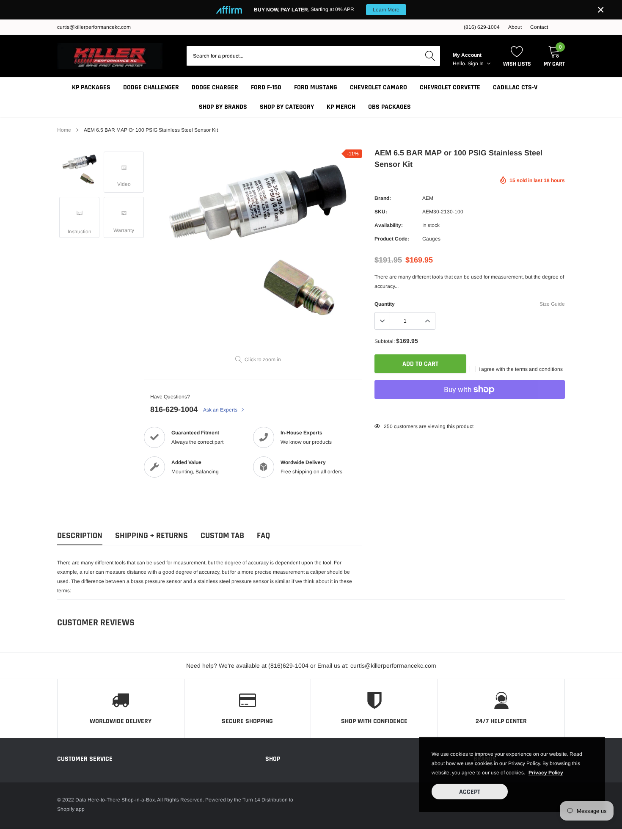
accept (469, 792)
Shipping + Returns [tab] (151, 536)
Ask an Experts (221, 410)
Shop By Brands (223, 106)
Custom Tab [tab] (222, 536)
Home (64, 130)
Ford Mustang (315, 87)
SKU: (380, 212)
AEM (427, 198)
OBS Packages (389, 106)
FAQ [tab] (263, 536)
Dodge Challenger (151, 87)
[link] (79, 169)
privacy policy (545, 773)
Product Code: (391, 239)
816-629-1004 (174, 409)
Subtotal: (384, 341)
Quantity (384, 304)
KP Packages (91, 87)
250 (388, 426)
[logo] (110, 56)
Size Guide (552, 304)
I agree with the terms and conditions (520, 369)
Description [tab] (79, 536)
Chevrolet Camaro (378, 87)
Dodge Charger (215, 87)
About (515, 27)
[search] (430, 56)
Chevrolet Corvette (450, 87)
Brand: (382, 198)
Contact (539, 27)
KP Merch (341, 106)
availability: (388, 225)
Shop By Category (287, 106)
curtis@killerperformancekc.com (94, 27)
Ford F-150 (266, 87)
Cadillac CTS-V (515, 87)
